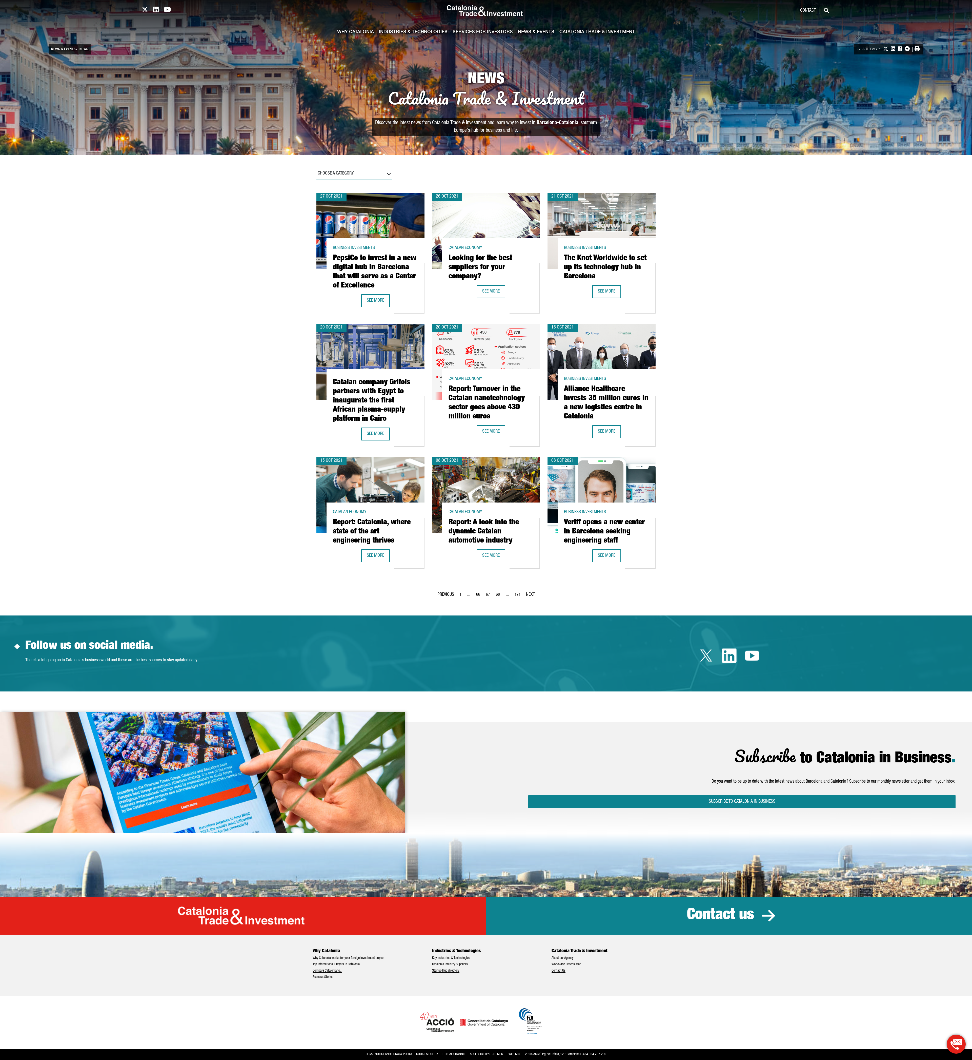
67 (489, 596)
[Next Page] (530, 594)
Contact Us (558, 971)
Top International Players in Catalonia (336, 964)
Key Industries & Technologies (451, 958)
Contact (808, 10)
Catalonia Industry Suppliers (450, 964)
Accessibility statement (487, 1054)
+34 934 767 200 (594, 1054)
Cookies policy (427, 1054)
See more (378, 302)
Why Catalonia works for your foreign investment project (348, 958)
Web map (515, 1054)
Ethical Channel (454, 1054)
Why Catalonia (355, 32)
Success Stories (323, 977)
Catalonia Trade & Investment (597, 32)
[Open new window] (956, 1044)
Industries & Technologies (413, 32)
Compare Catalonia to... (327, 971)
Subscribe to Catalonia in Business (742, 801)
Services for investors (483, 32)
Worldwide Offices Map (566, 964)
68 (499, 596)
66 (479, 596)
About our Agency (563, 958)
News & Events (536, 32)
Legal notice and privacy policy (389, 1054)
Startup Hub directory (445, 971)
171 (519, 596)
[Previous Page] (446, 594)
